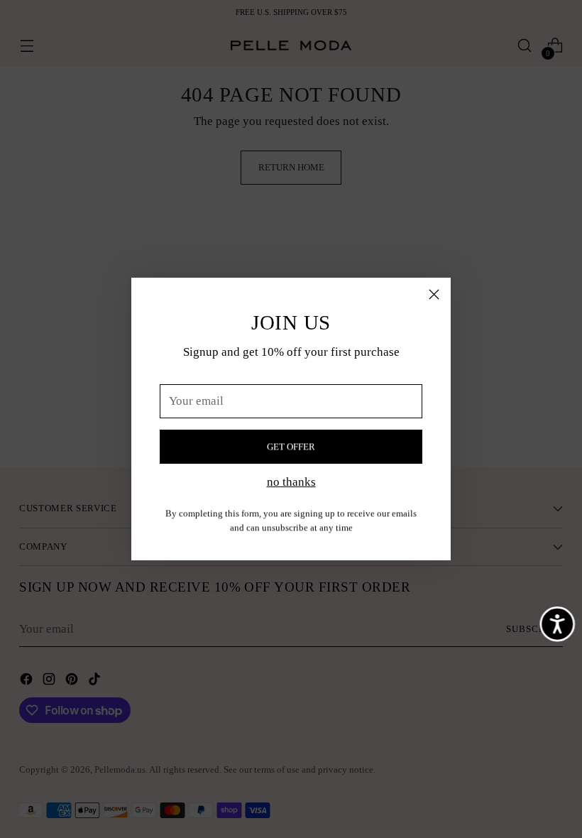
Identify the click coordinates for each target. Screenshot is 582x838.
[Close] (434, 294)
